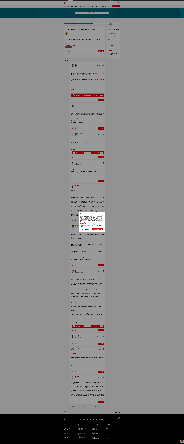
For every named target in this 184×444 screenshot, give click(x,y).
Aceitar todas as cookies (98, 229)
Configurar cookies (85, 229)
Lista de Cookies (83, 222)
